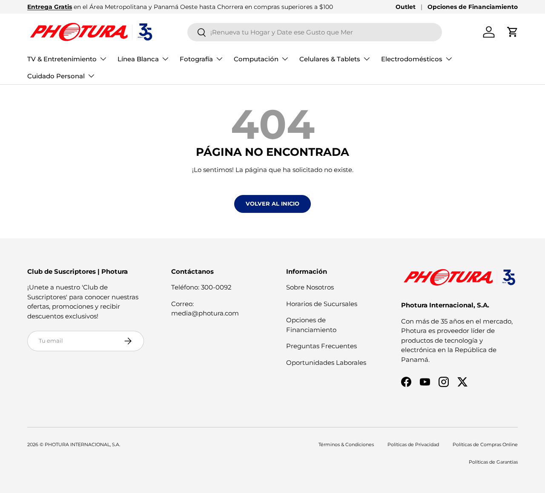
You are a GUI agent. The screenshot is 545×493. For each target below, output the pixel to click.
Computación (256, 59)
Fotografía (196, 59)
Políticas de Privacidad (413, 444)
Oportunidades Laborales (326, 362)
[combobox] (314, 32)
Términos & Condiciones (346, 444)
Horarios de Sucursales (321, 304)
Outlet (406, 6)
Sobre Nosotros (310, 287)
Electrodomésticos (411, 59)
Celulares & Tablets (329, 59)
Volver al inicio (272, 203)
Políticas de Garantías (493, 462)
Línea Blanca (138, 59)
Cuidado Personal (56, 76)
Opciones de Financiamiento (472, 6)
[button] (512, 32)
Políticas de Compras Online (485, 444)
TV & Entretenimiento (62, 59)
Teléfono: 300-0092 (201, 287)
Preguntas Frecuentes (321, 346)
